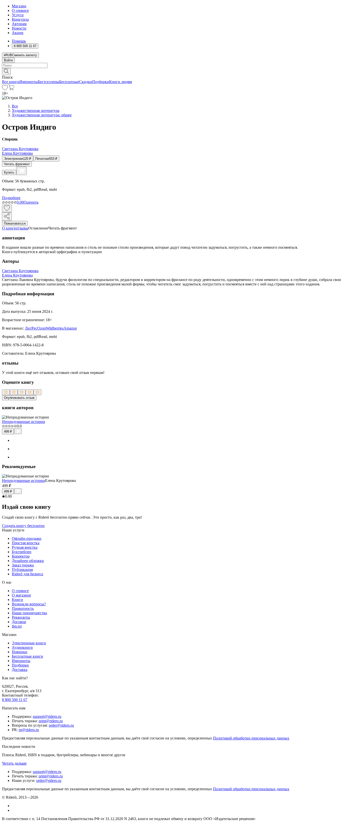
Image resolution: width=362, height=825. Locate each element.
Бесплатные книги (27, 656)
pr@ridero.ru (29, 730)
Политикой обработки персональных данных (251, 738)
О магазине (21, 595)
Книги (17, 599)
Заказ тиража (23, 565)
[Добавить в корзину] (21, 171)
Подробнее (11, 198)
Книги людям (120, 82)
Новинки (19, 652)
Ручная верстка (24, 547)
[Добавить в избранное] (7, 208)
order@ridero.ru (61, 725)
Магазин (19, 6)
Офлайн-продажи (26, 538)
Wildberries (55, 328)
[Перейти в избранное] (5, 89)
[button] (181, 71)
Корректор (21, 556)
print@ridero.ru (51, 721)
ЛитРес (31, 328)
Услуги (18, 15)
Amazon (70, 328)
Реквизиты (21, 617)
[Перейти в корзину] (11, 89)
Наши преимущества (29, 613)
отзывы (22, 228)
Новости (19, 28)
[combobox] (181, 65)
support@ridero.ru (47, 716)
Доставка (19, 669)
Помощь (19, 41)
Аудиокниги (22, 647)
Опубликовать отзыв (19, 398)
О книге (9, 228)
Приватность (23, 608)
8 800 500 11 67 (14, 700)
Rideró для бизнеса (27, 574)
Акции (17, 33)
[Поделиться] (7, 216)
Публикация (22, 569)
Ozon (41, 328)
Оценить (31, 202)
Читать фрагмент (17, 164)
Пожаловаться (15, 223)
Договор (19, 622)
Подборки (100, 82)
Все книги (10, 82)
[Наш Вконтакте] (14, 806)
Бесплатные (69, 82)
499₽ (8, 431)
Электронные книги (29, 643)
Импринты (28, 82)
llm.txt (17, 626)
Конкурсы (20, 19)
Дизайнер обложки (28, 561)
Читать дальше (14, 763)
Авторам (19, 24)
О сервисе (20, 10)
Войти (8, 60)
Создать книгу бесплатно (23, 526)
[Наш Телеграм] (14, 810)
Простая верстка (25, 543)
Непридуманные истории (23, 422)
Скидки (85, 82)
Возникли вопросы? (29, 604)
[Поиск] (6, 71)
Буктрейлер (21, 552)
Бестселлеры (48, 82)
